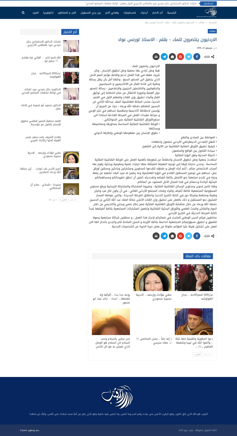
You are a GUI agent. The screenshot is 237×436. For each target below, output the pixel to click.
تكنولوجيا (48, 12)
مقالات (212, 31)
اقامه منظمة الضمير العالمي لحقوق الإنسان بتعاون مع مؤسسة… (41, 123)
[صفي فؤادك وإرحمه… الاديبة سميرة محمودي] (152, 277)
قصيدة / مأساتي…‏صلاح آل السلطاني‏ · (45, 186)
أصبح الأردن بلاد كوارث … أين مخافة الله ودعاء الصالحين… (40, 170)
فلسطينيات (129, 12)
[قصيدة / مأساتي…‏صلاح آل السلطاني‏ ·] (71, 189)
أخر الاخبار (157, 12)
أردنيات (144, 12)
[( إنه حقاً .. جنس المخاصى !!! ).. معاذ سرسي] (152, 321)
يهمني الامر (112, 12)
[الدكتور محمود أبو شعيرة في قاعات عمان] (71, 110)
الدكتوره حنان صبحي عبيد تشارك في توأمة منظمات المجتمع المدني (41, 91)
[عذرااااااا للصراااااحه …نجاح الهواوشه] (194, 277)
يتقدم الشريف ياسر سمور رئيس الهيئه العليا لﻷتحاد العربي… (43, 139)
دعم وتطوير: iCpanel (29, 430)
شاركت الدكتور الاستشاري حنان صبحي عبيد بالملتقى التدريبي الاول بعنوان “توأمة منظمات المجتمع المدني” (140, 3)
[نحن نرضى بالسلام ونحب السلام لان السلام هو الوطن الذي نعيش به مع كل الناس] (111, 321)
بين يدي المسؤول (91, 12)
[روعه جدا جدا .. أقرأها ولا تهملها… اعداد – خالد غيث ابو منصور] (111, 277)
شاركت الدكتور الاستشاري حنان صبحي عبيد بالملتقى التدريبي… (43, 43)
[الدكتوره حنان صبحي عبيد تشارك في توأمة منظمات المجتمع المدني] (71, 94)
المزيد (35, 12)
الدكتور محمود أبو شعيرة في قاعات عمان (41, 107)
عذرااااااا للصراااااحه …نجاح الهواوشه (46, 75)
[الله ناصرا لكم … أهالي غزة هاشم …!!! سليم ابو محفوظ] (71, 62)
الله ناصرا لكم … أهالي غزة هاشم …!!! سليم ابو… (41, 59)
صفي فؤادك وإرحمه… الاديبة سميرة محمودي (44, 154)
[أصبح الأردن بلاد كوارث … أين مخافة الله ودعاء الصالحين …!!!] (71, 173)
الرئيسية (171, 12)
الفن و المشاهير (67, 12)
